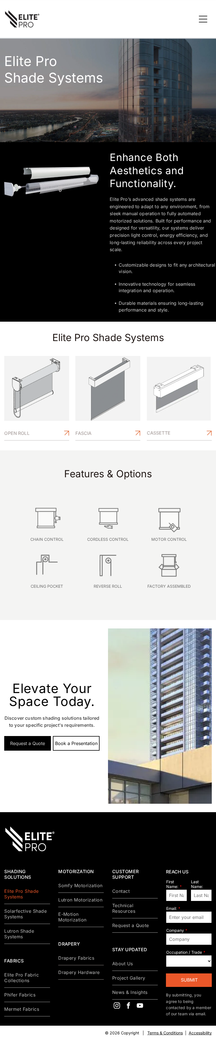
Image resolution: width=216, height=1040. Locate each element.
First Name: (172, 884)
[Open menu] (203, 19)
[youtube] (140, 1006)
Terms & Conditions (165, 1032)
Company (175, 930)
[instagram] (117, 1006)
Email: (171, 908)
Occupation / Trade (184, 952)
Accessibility (200, 1032)
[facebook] (128, 1006)
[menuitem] (27, 894)
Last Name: (197, 884)
